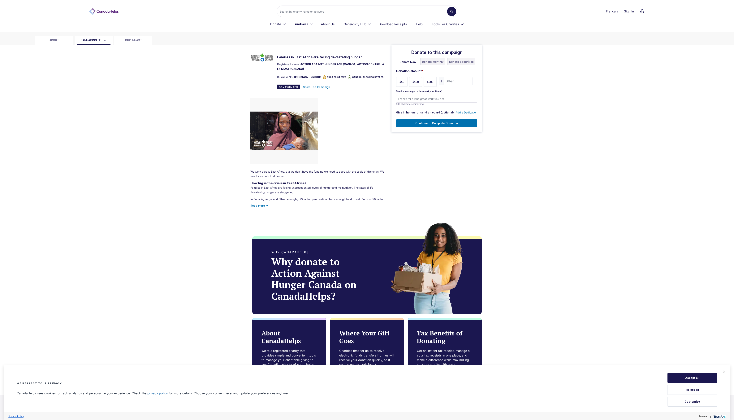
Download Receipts (393, 24)
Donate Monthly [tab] (432, 61)
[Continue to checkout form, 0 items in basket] (643, 11)
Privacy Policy (16, 416)
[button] (724, 371)
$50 (401, 81)
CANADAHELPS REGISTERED (367, 77)
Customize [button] (692, 401)
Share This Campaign (316, 87)
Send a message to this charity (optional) (419, 91)
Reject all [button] (692, 389)
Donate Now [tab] (408, 62)
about (54, 40)
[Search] (451, 11)
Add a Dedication (466, 112)
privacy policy (157, 393)
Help (419, 24)
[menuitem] (278, 24)
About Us (328, 24)
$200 (430, 81)
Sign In (629, 11)
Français (612, 11)
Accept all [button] (692, 377)
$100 (415, 81)
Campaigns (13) (91, 40)
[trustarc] (719, 416)
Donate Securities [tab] (461, 61)
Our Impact (133, 40)
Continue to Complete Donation (436, 123)
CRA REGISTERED (336, 77)
